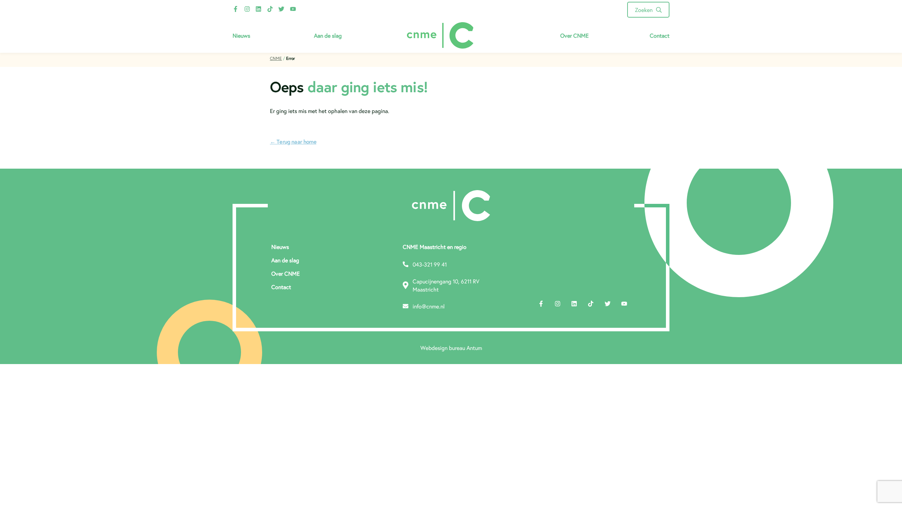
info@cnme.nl (429, 306)
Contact (659, 35)
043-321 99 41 (430, 264)
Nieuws (241, 35)
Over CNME (574, 35)
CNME (276, 58)
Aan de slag (328, 35)
